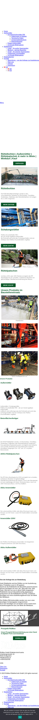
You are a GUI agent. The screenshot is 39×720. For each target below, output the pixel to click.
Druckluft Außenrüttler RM (16, 34)
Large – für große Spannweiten (18, 48)
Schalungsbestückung (18, 40)
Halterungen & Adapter (19, 36)
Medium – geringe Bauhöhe (17, 50)
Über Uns (3, 666)
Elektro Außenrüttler (14, 43)
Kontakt (2, 670)
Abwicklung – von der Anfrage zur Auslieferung (23, 60)
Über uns (11, 62)
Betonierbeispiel (16, 41)
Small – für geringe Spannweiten (19, 52)
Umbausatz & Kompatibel (16, 53)
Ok (20, 717)
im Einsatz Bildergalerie (16, 45)
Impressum (11, 65)
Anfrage (10, 64)
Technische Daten (17, 38)
